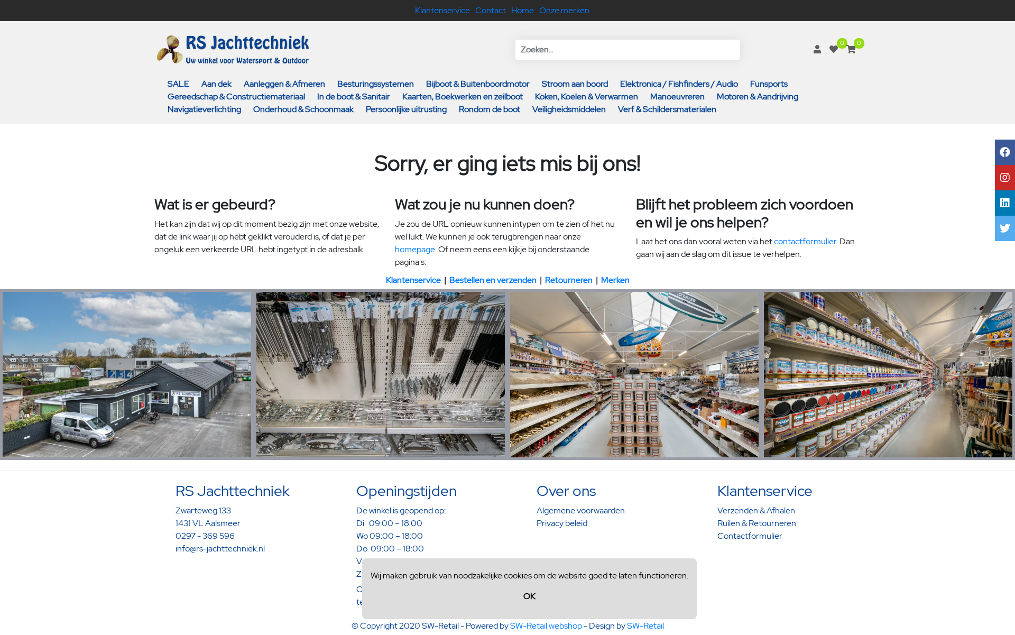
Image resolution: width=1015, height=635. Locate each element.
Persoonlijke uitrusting (406, 109)
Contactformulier (749, 535)
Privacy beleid (562, 523)
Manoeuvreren (677, 96)
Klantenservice (442, 10)
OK (529, 596)
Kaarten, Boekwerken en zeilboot (462, 96)
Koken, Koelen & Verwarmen (586, 96)
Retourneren (569, 280)
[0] (833, 49)
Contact (490, 10)
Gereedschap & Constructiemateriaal (236, 96)
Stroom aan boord (575, 83)
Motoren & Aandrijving (757, 96)
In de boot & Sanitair (353, 96)
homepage (415, 249)
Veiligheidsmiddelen (569, 109)
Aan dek (216, 83)
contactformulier (805, 241)
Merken (615, 280)
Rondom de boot (489, 109)
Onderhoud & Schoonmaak (303, 109)
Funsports (769, 83)
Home (522, 10)
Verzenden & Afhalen (756, 510)
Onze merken (564, 10)
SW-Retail (645, 625)
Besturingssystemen (375, 83)
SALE (178, 83)
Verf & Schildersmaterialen (667, 109)
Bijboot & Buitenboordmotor (478, 83)
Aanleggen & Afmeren (284, 83)
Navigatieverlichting (204, 109)
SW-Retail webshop (546, 625)
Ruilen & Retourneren (756, 523)
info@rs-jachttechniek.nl (220, 548)
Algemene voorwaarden (581, 510)
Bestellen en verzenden (493, 280)
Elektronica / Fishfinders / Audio (679, 83)
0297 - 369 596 (205, 535)
